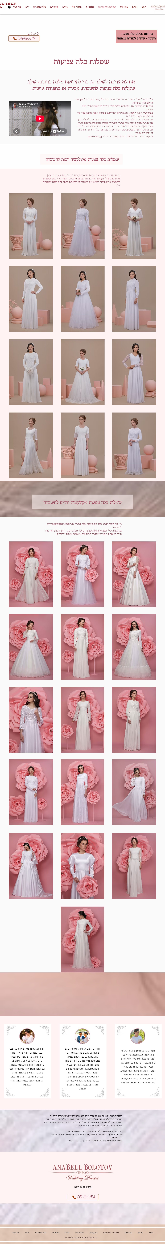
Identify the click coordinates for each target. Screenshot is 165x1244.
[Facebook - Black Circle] (9, 7)
